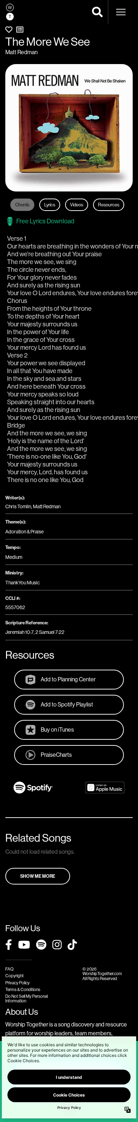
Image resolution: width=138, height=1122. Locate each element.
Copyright (14, 975)
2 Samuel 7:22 (49, 632)
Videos (76, 204)
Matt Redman (21, 52)
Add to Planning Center (68, 679)
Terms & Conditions (22, 989)
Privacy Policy (17, 982)
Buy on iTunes (57, 729)
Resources (108, 204)
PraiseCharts (56, 754)
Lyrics (49, 204)
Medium (13, 557)
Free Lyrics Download (45, 221)
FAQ (9, 969)
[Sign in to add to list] (19, 29)
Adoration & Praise (24, 531)
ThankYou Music (22, 582)
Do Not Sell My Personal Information (26, 998)
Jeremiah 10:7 (19, 632)
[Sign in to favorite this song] (8, 29)
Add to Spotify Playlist (67, 704)
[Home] (10, 12)
